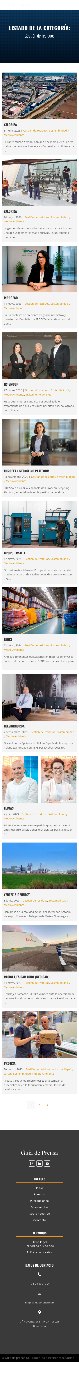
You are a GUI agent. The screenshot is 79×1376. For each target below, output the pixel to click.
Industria (57, 1069)
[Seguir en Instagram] (32, 1163)
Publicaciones (39, 1201)
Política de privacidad (39, 1246)
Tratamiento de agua (38, 394)
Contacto (39, 1220)
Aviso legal (40, 1242)
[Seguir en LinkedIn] (39, 1163)
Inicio (39, 1188)
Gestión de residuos (35, 130)
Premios (39, 1194)
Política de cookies (39, 1252)
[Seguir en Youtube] (47, 1163)
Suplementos (39, 1207)
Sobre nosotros (39, 1214)
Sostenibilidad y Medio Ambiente (33, 1073)
